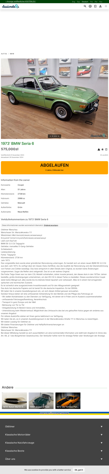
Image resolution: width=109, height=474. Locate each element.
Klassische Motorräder (17, 434)
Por (96, 2)
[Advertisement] (54, 32)
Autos (4, 54)
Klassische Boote (14, 450)
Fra (91, 2)
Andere (7, 387)
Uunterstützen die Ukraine (54, 413)
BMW (12, 54)
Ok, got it (79, 470)
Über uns (10, 459)
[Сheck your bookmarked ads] (95, 6)
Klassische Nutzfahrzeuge (19, 442)
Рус (100, 2)
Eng (73, 2)
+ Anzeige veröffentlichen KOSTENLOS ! (21, 1)
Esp (78, 2)
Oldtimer (10, 426)
